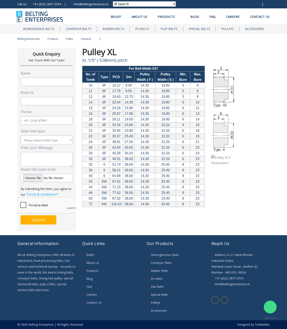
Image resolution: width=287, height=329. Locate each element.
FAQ (212, 16)
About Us (92, 263)
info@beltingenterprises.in (91, 4)
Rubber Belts (113, 29)
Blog (194, 16)
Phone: (26, 112)
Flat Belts (169, 29)
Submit (38, 219)
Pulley (69, 39)
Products (167, 16)
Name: (26, 73)
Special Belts (199, 29)
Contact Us (260, 16)
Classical (86, 39)
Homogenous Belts (38, 29)
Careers (233, 16)
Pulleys (227, 29)
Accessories (254, 29)
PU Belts (142, 29)
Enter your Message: (37, 147)
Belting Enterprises (28, 39)
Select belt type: (33, 131)
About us (139, 16)
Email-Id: (27, 92)
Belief (116, 16)
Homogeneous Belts (165, 255)
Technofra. (262, 324)
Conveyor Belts (78, 29)
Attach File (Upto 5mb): (38, 169)
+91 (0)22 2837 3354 (47, 4)
